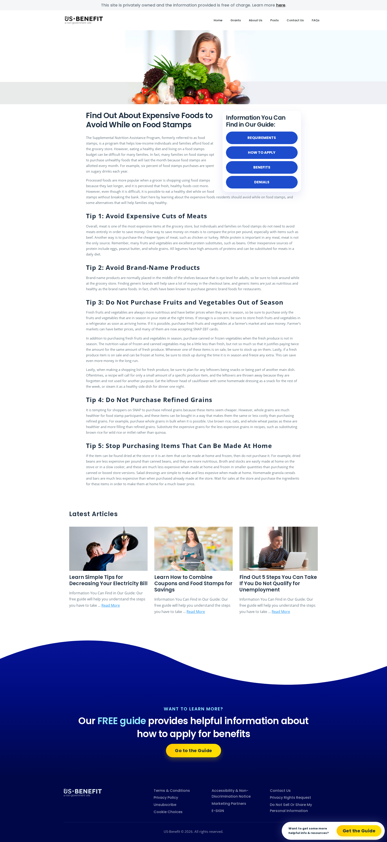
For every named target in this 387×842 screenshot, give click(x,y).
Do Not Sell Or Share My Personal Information (291, 807)
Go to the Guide (193, 750)
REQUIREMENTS (261, 137)
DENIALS (261, 182)
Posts (274, 20)
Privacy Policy (166, 797)
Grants (235, 20)
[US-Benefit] (83, 792)
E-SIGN (218, 810)
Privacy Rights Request (290, 797)
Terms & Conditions (172, 790)
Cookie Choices (168, 811)
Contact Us (295, 20)
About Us (255, 20)
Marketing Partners (229, 803)
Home (218, 20)
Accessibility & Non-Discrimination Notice (231, 793)
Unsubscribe (165, 804)
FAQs (315, 20)
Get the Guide (359, 831)
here (280, 5)
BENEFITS (261, 167)
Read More (110, 605)
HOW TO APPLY (261, 152)
